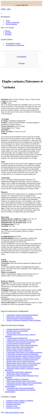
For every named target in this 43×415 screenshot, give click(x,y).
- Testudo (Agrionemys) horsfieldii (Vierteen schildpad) (23, 320)
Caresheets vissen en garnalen (15, 402)
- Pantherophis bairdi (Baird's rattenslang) (19, 372)
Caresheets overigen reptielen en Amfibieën (19, 400)
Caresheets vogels (11, 406)
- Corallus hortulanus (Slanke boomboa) (18, 343)
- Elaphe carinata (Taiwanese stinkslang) (18, 349)
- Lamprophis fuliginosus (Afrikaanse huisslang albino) (23, 358)
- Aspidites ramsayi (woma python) (17, 331)
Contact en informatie (12, 22)
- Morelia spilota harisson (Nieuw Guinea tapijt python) (23, 363)
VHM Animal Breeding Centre (14, 412)
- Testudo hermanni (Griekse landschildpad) (19, 318)
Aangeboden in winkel (13, 43)
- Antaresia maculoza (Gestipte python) (18, 329)
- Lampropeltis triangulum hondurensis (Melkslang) (22, 354)
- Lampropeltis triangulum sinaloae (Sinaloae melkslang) (23, 356)
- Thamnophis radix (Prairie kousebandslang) (20, 388)
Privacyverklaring (11, 24)
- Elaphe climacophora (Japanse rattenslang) (20, 347)
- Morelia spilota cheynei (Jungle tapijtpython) (20, 361)
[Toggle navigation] (1, 13)
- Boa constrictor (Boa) (13, 333)
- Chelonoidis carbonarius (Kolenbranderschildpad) (22, 315)
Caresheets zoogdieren (13, 408)
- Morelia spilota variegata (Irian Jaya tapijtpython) (22, 365)
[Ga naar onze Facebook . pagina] (21, 63)
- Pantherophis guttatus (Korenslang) (17, 374)
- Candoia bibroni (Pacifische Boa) (17, 338)
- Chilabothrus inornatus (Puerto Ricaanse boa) (20, 342)
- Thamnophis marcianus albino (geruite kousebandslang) (24, 383)
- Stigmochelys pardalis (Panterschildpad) (19, 317)
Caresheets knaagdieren (13, 404)
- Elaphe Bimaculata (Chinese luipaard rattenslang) (22, 345)
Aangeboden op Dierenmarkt (15, 45)
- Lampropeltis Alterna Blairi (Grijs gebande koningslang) (24, 352)
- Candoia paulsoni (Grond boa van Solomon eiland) (22, 340)
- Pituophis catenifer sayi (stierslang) (17, 379)
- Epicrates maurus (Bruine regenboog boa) (19, 350)
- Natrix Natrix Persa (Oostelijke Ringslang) (20, 367)
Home (8, 20)
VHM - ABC (6, 9)
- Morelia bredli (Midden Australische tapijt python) (22, 359)
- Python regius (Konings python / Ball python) (21, 381)
